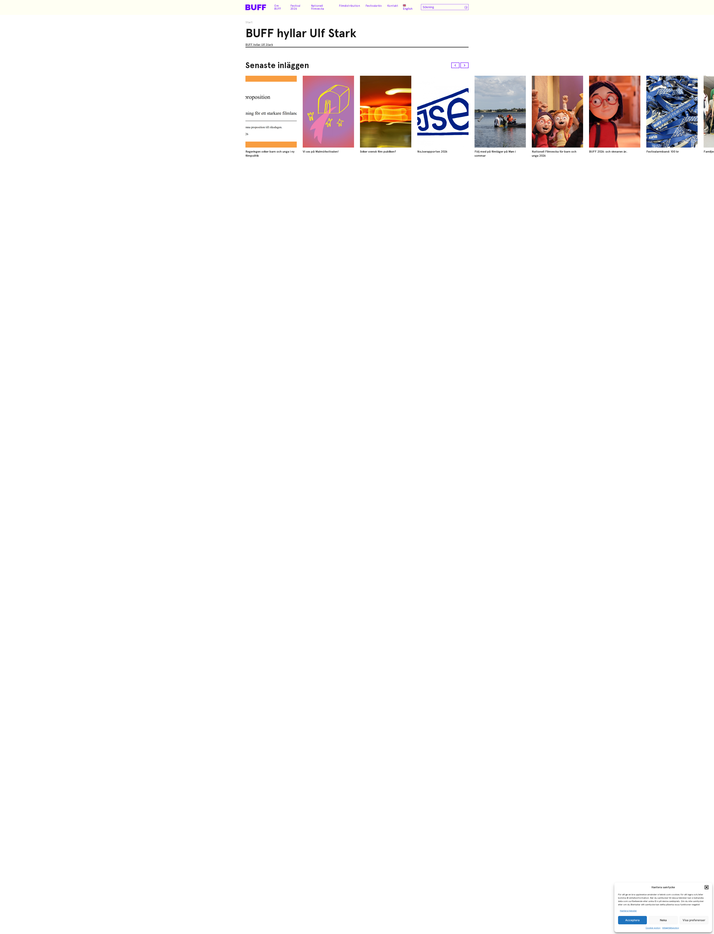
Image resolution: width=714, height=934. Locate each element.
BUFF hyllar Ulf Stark (259, 44)
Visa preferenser (694, 920)
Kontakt (392, 5)
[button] (706, 887)
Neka (663, 920)
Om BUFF (277, 7)
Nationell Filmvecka (317, 7)
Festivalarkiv (374, 5)
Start (249, 22)
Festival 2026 (295, 7)
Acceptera (632, 920)
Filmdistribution (349, 5)
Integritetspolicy (670, 928)
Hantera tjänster (628, 910)
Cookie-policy (653, 928)
